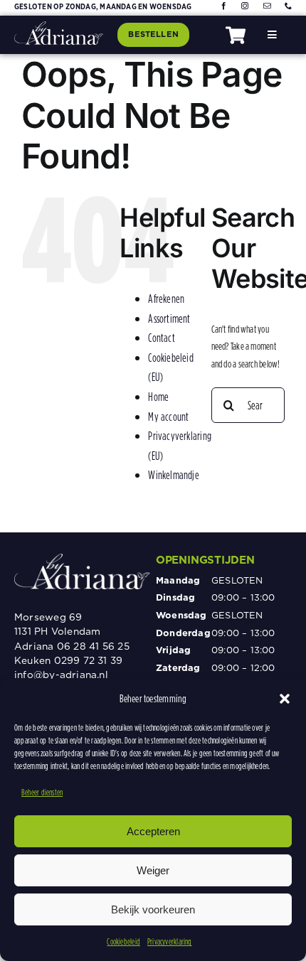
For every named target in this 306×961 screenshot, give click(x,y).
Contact (161, 337)
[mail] (266, 5)
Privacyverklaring (169, 941)
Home (158, 396)
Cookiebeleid (123, 941)
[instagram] (244, 5)
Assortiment (169, 318)
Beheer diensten (42, 792)
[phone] (288, 5)
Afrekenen (166, 298)
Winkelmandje (173, 475)
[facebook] (223, 5)
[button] (285, 699)
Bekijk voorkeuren (153, 909)
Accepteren (153, 831)
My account (168, 416)
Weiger (153, 870)
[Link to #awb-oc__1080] (236, 35)
